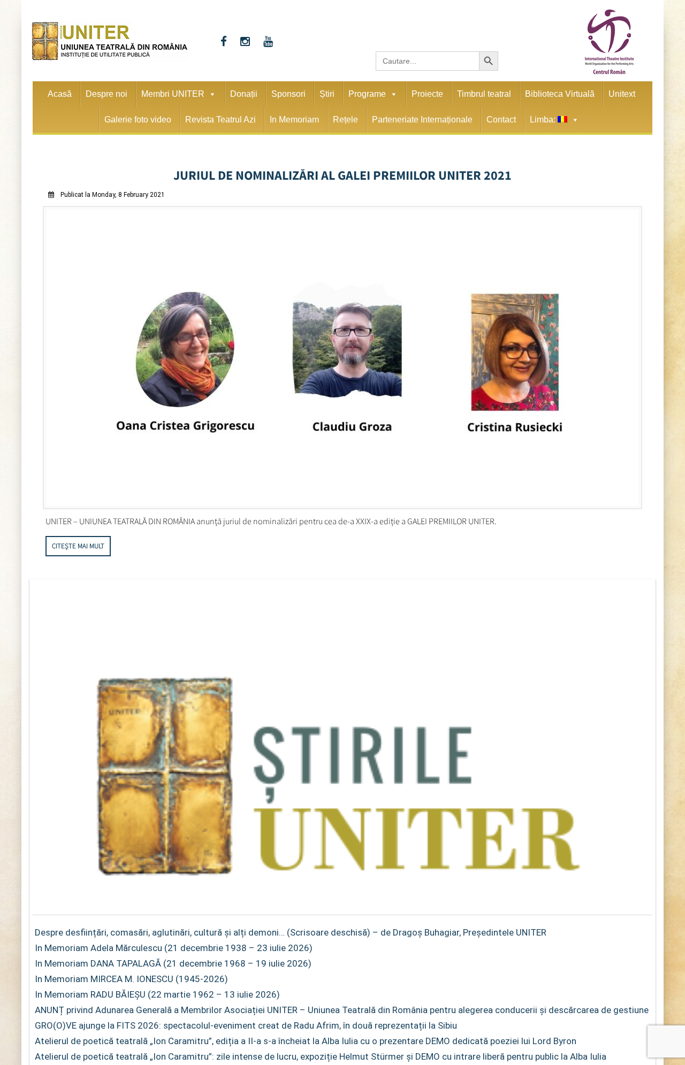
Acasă (60, 93)
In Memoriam (294, 119)
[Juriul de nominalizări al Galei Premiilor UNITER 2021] (342, 503)
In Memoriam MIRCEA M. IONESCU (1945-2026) (131, 975)
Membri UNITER (172, 93)
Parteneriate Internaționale (422, 119)
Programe (367, 93)
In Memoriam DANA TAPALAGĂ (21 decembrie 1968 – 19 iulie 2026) (173, 960)
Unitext (621, 93)
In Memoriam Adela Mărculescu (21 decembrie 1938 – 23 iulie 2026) (174, 944)
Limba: (544, 119)
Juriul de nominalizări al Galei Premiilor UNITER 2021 (342, 173)
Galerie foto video (137, 119)
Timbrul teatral (484, 93)
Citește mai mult (78, 542)
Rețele (345, 119)
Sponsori (288, 93)
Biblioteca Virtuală (560, 93)
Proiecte (427, 93)
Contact (501, 119)
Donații (243, 93)
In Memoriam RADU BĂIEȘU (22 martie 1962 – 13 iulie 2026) (157, 991)
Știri (326, 93)
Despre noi (106, 93)
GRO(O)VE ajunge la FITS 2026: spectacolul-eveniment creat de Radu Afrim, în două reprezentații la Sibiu (246, 1022)
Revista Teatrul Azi (220, 119)
